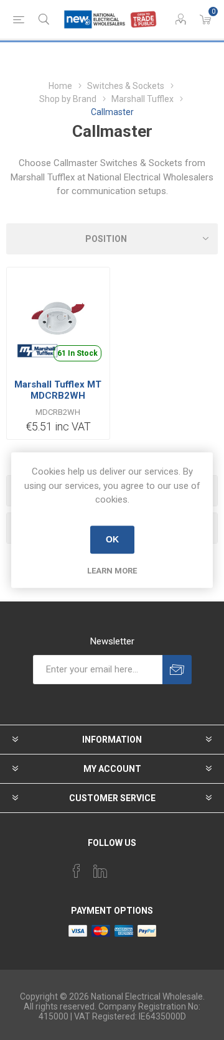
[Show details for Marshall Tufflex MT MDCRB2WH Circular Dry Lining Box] (58, 318)
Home (60, 86)
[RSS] (147, 867)
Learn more (112, 570)
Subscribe (177, 669)
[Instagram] (124, 867)
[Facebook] (76, 871)
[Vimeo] (100, 871)
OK (112, 539)
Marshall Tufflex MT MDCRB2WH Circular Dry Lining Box (57, 401)
